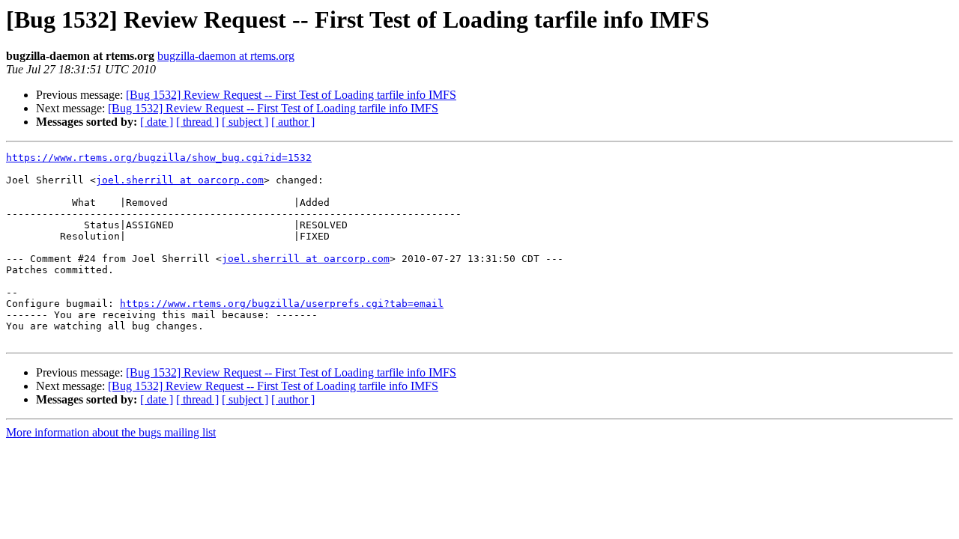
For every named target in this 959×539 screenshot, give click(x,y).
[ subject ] (245, 121)
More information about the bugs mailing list (111, 432)
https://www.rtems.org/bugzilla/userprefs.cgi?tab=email (282, 303)
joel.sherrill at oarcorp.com (180, 180)
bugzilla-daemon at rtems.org (225, 55)
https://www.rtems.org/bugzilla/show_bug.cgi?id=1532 (159, 157)
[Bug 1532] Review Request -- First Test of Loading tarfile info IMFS (291, 94)
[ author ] (293, 121)
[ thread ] (197, 121)
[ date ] (156, 121)
